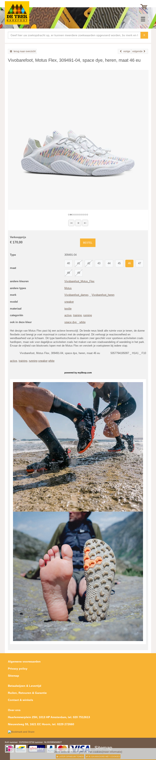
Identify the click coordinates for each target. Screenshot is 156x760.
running (87, 315)
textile (68, 308)
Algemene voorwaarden (24, 661)
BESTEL (87, 242)
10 (87, 214)
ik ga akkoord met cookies (104, 756)
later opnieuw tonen (70, 756)
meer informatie (112, 751)
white (82, 322)
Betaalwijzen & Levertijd (24, 685)
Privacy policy (17, 668)
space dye (70, 322)
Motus (68, 288)
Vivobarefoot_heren (103, 294)
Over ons (14, 710)
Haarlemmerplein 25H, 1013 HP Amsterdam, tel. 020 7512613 (49, 717)
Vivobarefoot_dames (76, 294)
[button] (71, 223)
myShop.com (85, 372)
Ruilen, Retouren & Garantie (27, 692)
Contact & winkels (20, 700)
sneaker (69, 301)
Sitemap (13, 675)
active (68, 315)
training (77, 315)
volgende (137, 51)
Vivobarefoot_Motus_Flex (79, 281)
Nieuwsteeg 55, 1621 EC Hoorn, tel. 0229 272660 (41, 724)
